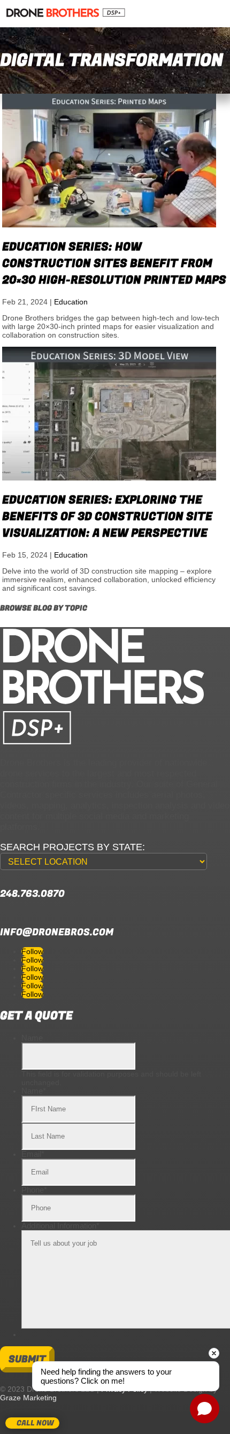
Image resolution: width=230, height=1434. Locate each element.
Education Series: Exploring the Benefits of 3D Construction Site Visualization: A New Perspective (107, 516)
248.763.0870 (32, 894)
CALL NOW (35, 1423)
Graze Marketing (28, 1397)
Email (32, 1153)
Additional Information (60, 1225)
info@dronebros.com (56, 932)
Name (32, 1037)
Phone (34, 1189)
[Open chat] (204, 1408)
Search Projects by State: (72, 847)
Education (71, 302)
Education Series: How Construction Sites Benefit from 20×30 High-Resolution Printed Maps (114, 263)
